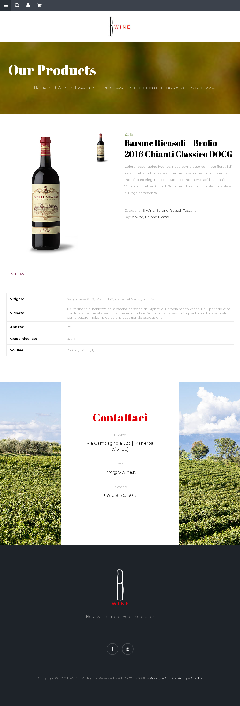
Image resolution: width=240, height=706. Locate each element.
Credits (196, 678)
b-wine (137, 217)
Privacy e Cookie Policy (169, 678)
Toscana (82, 87)
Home (40, 87)
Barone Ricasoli (112, 87)
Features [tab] (15, 274)
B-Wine (60, 87)
